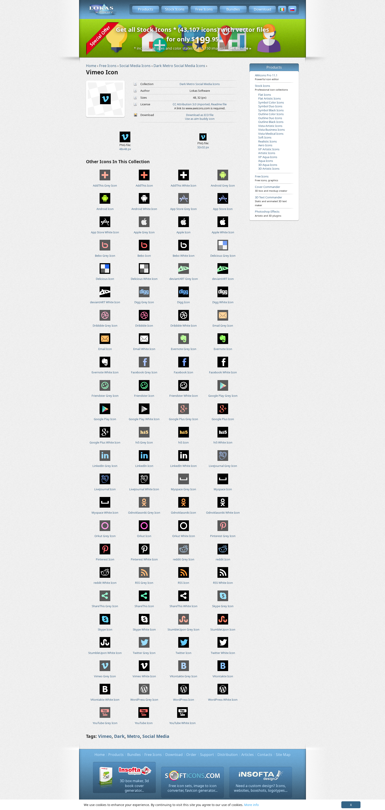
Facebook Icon (183, 372)
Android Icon (105, 209)
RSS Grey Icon (144, 583)
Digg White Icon (222, 302)
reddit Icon (223, 559)
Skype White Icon (144, 629)
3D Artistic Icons (268, 169)
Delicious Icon (105, 279)
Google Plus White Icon (105, 442)
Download (262, 9)
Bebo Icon (144, 256)
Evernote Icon (223, 349)
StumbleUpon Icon (222, 629)
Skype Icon (105, 629)
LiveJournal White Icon (144, 489)
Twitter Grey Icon (144, 653)
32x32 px (203, 147)
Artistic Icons (266, 153)
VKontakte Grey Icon (183, 676)
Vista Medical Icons (270, 134)
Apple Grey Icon (144, 232)
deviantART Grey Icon (183, 279)
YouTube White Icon (182, 723)
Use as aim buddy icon (200, 119)
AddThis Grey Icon (105, 185)
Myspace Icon (223, 489)
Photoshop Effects (268, 213)
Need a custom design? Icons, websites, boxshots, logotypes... (260, 788)
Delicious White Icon (144, 279)
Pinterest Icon (105, 559)
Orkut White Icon (183, 536)
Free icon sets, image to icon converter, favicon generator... (192, 788)
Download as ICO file (199, 115)
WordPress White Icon (223, 700)
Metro (133, 736)
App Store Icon (223, 209)
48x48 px (125, 149)
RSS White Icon (223, 583)
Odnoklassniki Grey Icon (144, 513)
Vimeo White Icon (144, 676)
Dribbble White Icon (183, 326)
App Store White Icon (105, 232)
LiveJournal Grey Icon (223, 466)
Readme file (219, 104)
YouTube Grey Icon (105, 723)
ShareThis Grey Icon (105, 606)
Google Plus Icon (223, 419)
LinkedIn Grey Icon (104, 466)
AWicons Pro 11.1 (267, 77)
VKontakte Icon (223, 676)
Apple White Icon (223, 232)
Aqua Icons (265, 161)
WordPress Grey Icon (144, 700)
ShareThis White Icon (183, 606)
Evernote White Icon (105, 372)
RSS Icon (183, 583)
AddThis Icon (144, 185)
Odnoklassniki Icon (183, 513)
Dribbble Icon (144, 326)
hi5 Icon (183, 442)
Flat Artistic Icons (269, 98)
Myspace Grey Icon (183, 489)
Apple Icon (183, 232)
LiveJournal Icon (105, 489)
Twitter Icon (183, 653)
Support (207, 754)
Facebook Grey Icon (144, 372)
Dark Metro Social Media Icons (200, 84)
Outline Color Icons (271, 114)
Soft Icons (264, 137)
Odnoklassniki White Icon (223, 513)
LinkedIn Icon (144, 466)
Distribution (227, 754)
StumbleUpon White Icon (105, 653)
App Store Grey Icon (183, 209)
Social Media (155, 736)
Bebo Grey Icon (105, 256)
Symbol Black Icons (271, 110)
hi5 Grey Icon (144, 442)
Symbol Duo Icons (270, 106)
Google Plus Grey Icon (183, 419)
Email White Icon (144, 349)
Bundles (233, 9)
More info (251, 805)
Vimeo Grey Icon (105, 676)
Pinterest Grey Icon (223, 536)
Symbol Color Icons (271, 102)
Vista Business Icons (271, 130)
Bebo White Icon (184, 256)
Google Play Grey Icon (223, 396)
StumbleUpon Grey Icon (183, 629)
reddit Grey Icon (183, 559)
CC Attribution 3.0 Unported (191, 104)
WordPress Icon (183, 700)
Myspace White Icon (105, 513)
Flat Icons (264, 95)
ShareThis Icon (144, 606)
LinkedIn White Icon (183, 466)
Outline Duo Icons (270, 118)
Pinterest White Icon (144, 559)
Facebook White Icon (223, 372)
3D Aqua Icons (267, 165)
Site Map (283, 754)
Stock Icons (174, 9)
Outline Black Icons (270, 122)
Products (145, 9)
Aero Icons (265, 145)
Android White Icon (144, 209)
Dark (119, 736)
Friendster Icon (144, 396)
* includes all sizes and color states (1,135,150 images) (192, 48)
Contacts (264, 754)
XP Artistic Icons (268, 149)
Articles (247, 754)
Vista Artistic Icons (270, 126)
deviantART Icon (223, 279)
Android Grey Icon (223, 185)
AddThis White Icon (183, 185)
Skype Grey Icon (222, 606)
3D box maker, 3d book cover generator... (134, 785)
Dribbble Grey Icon (105, 326)
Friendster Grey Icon (105, 396)
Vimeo (105, 736)
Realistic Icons (267, 141)
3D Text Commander (271, 201)
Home (99, 754)
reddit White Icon (105, 583)
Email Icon (105, 349)
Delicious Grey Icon (223, 256)
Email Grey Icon (223, 326)
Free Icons (204, 9)
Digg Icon (183, 302)
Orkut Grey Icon (105, 536)
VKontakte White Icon (104, 700)
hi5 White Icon (222, 442)
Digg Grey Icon (144, 302)
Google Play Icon (105, 419)
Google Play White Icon (144, 419)
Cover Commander (271, 188)
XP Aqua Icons (267, 157)
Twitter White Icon (223, 653)
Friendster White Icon (183, 396)
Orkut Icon (144, 536)
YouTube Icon (144, 723)
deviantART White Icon (105, 302)
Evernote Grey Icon (183, 349)
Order (191, 754)
